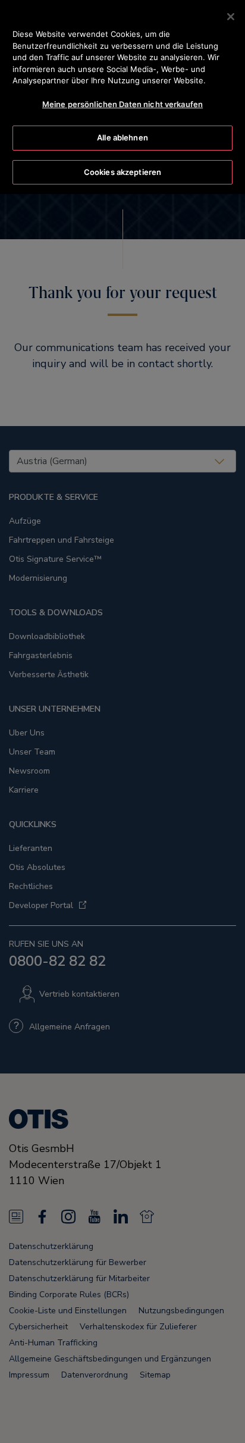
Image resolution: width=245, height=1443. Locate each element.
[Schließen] (231, 17)
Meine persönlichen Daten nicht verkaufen (122, 104)
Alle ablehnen (122, 137)
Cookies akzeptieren (122, 172)
